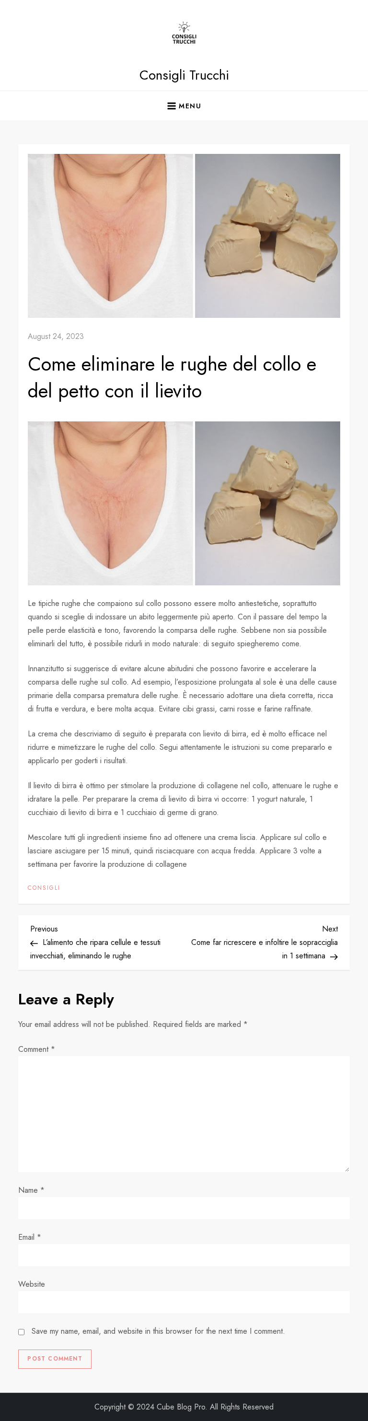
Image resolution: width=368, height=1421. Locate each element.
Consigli (44, 888)
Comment (36, 1049)
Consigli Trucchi (184, 75)
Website (31, 1284)
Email (29, 1237)
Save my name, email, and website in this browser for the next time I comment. (158, 1331)
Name (31, 1190)
